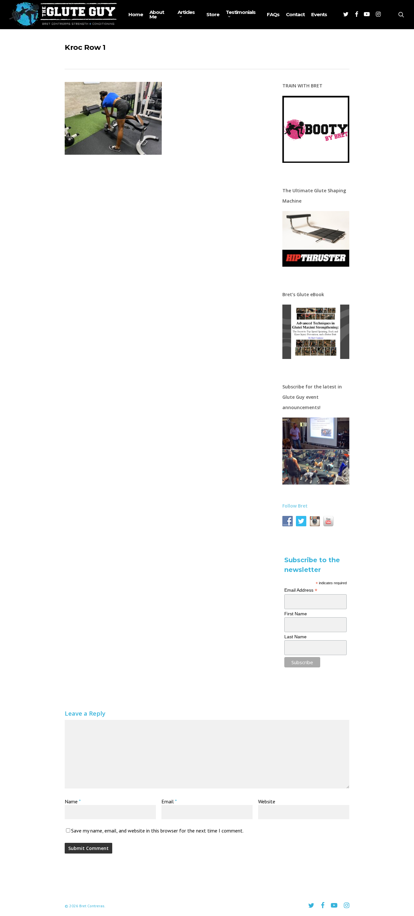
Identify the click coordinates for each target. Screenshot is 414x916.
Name (73, 801)
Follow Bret (295, 506)
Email (169, 801)
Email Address (300, 590)
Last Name (295, 636)
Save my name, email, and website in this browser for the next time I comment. (157, 830)
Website (266, 801)
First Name (295, 613)
